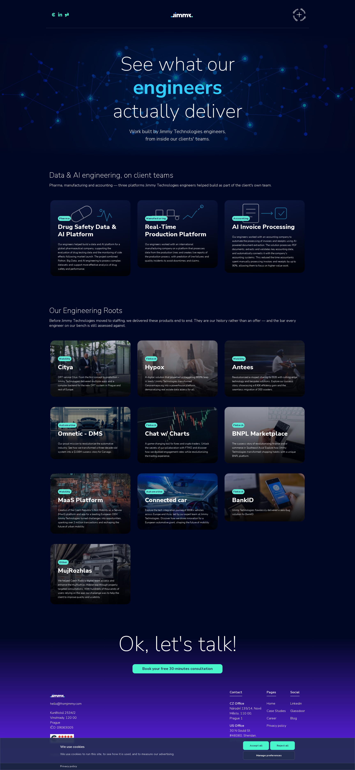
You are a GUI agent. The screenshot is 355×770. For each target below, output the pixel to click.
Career (271, 718)
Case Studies (276, 711)
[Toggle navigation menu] (299, 14)
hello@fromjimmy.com (66, 703)
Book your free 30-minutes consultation (177, 668)
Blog (293, 718)
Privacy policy (276, 725)
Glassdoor (297, 711)
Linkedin (296, 703)
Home (271, 703)
